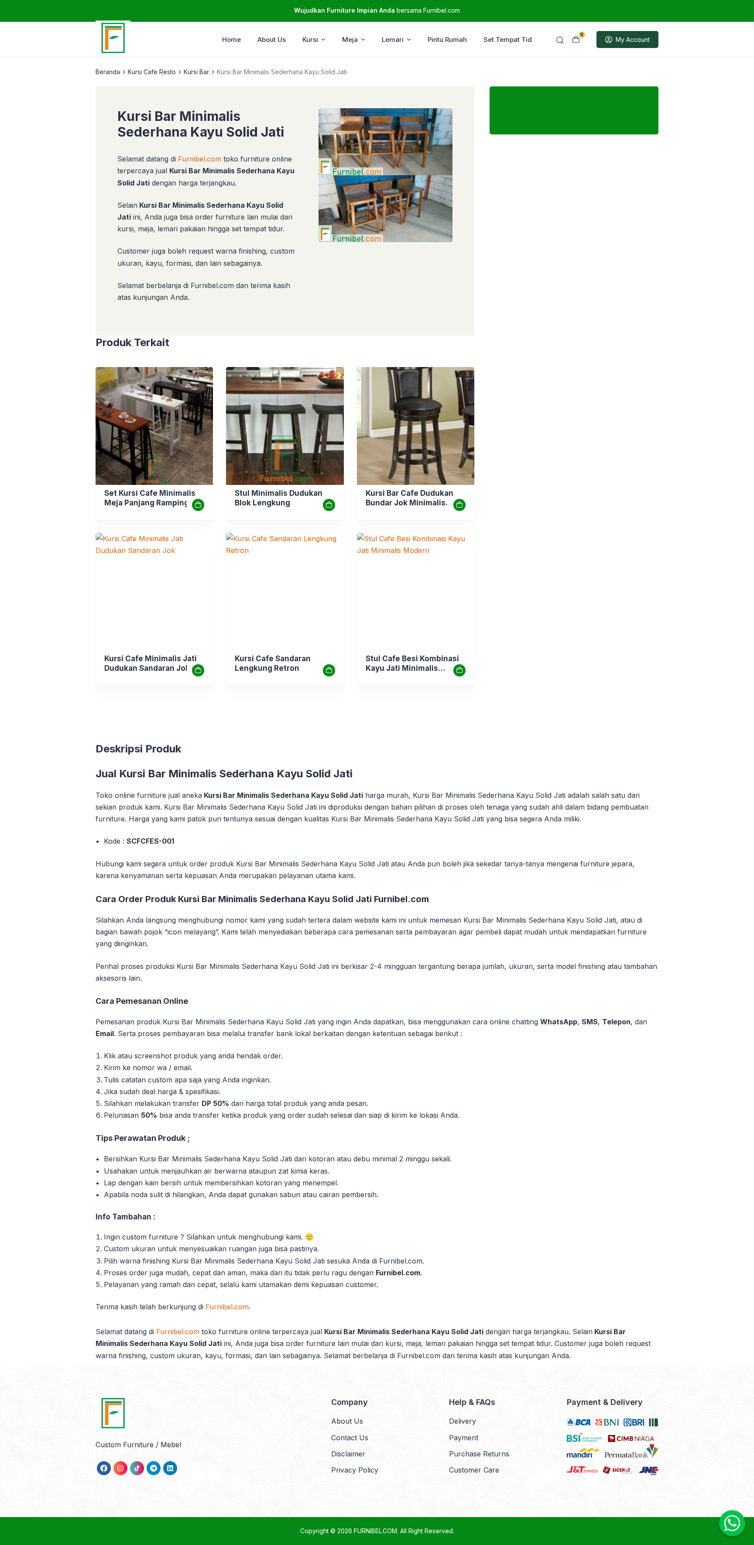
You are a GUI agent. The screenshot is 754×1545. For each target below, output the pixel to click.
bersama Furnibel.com (377, 10)
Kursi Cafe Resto (152, 72)
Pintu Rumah (447, 39)
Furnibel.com (227, 1306)
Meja (350, 39)
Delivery (462, 1421)
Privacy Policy (354, 1470)
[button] (385, 177)
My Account (633, 39)
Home (231, 39)
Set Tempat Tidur (510, 39)
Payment (463, 1437)
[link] (154, 425)
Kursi (310, 39)
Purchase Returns (479, 1453)
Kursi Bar (196, 72)
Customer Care (474, 1470)
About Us (271, 39)
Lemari (393, 39)
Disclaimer (348, 1453)
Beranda (108, 72)
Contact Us (349, 1437)
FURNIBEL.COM (375, 1531)
